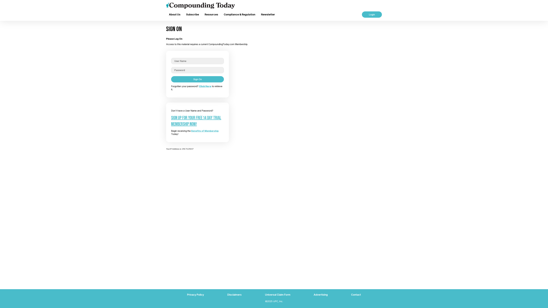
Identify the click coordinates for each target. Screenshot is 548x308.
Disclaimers (234, 294)
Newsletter (268, 14)
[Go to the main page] (200, 6)
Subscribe (192, 14)
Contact (356, 294)
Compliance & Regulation (239, 14)
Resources (211, 14)
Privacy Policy (195, 294)
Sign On (197, 79)
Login (372, 14)
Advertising (321, 294)
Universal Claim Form (277, 294)
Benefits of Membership (205, 130)
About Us (174, 14)
